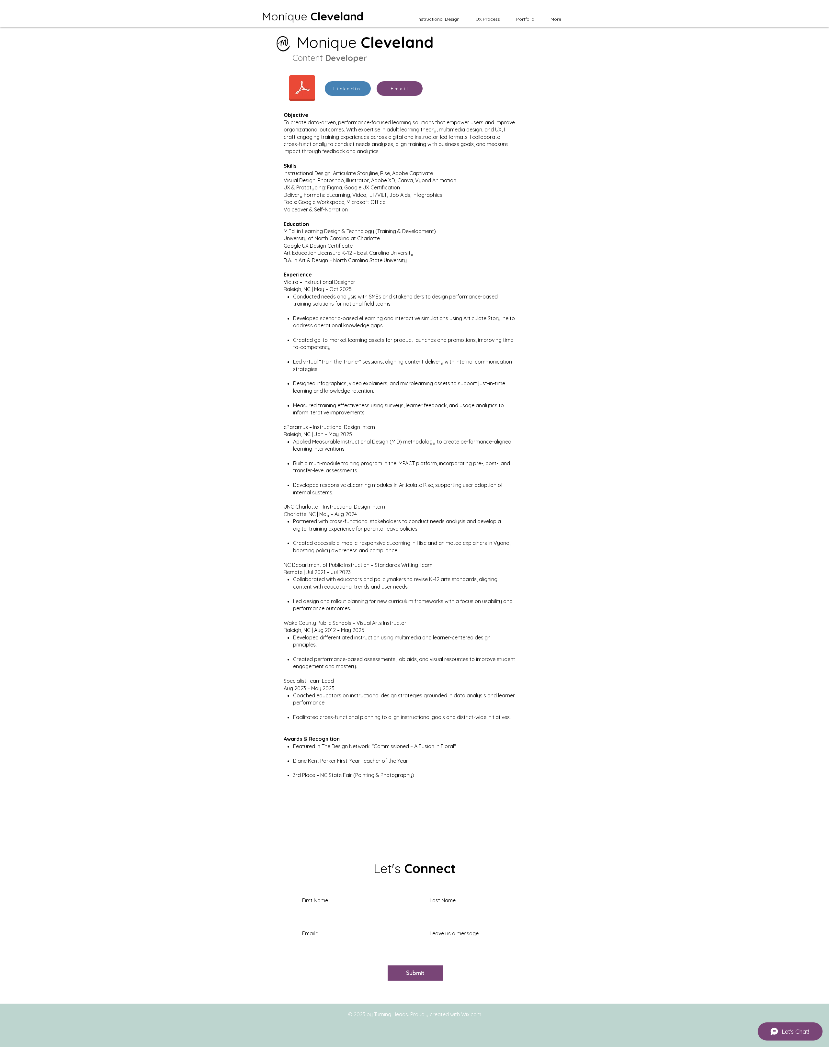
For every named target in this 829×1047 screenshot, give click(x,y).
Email (308, 933)
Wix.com (471, 1014)
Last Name (443, 900)
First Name (315, 900)
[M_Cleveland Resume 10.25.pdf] (302, 88)
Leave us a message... (456, 933)
